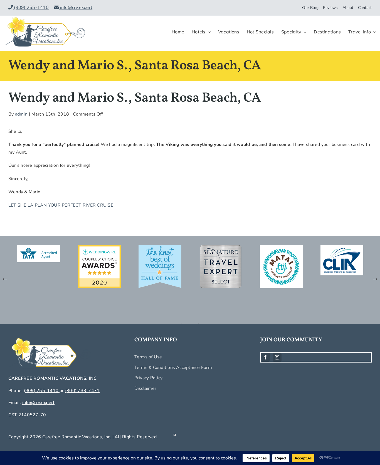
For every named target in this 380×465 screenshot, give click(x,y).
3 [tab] (198, 324)
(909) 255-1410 (31, 7)
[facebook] (265, 357)
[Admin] (174, 437)
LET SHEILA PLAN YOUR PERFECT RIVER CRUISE (60, 205)
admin (21, 114)
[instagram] (277, 357)
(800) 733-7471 (82, 391)
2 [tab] (190, 324)
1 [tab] (181, 324)
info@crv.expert (75, 7)
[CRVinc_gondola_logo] (45, 18)
